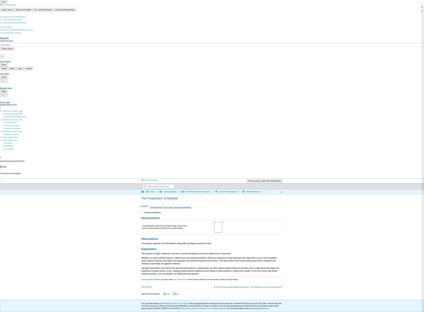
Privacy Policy (185, 308)
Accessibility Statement (217, 308)
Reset (4, 65)
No (178, 294)
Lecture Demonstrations (228, 192)
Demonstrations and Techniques (198, 192)
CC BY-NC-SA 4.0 (180, 279)
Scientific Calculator (13, 128)
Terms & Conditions (199, 308)
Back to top (145, 287)
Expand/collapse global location (281, 191)
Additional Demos (253, 192)
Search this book (6, 41)
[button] (9, 146)
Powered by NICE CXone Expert (176, 303)
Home (152, 192)
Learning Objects (170, 192)
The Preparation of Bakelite (151, 279)
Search (145, 186)
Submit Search (7, 49)
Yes (168, 294)
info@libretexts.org (261, 308)
